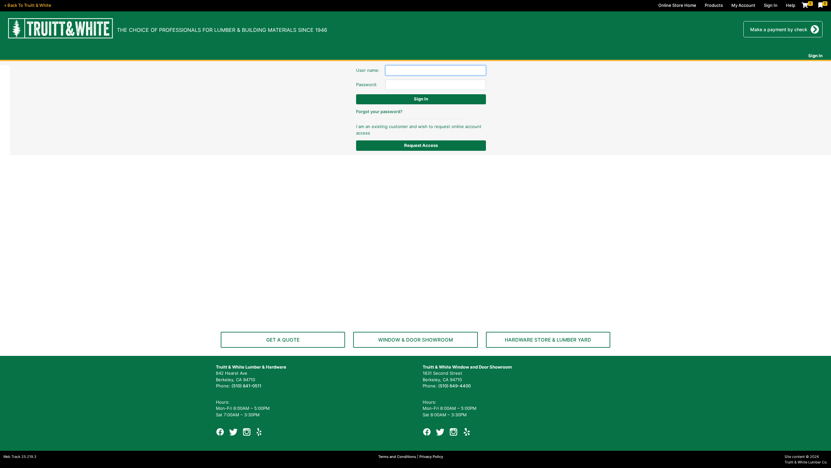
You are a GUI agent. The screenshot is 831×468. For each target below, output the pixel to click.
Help (790, 5)
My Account (743, 5)
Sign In (770, 5)
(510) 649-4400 (454, 385)
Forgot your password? (379, 111)
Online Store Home (677, 5)
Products (714, 5)
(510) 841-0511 (246, 385)
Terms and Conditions (397, 456)
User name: (367, 70)
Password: (366, 84)
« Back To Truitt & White (27, 5)
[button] (283, 340)
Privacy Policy (431, 456)
